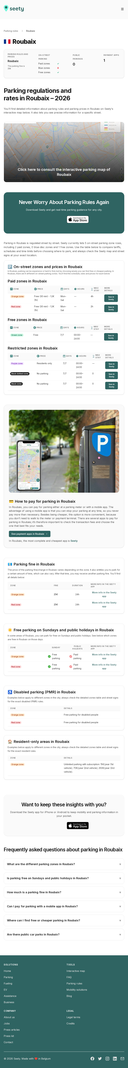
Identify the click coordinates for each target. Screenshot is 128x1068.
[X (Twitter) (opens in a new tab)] (100, 1058)
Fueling (8, 983)
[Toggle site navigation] (122, 9)
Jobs (7, 1023)
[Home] (14, 9)
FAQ (68, 977)
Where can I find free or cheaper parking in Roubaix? (64, 920)
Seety (74, 540)
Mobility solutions (76, 989)
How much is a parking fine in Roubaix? (64, 892)
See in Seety (111, 298)
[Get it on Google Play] (50, 219)
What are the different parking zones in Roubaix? (64, 864)
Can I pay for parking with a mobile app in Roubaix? (64, 906)
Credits (70, 1023)
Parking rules (11, 31)
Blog (69, 996)
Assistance (10, 996)
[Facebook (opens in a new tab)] (92, 1058)
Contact (8, 1042)
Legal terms (73, 1017)
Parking (8, 977)
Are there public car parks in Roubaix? (64, 934)
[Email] (122, 1058)
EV (5, 989)
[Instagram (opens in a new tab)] (107, 1058)
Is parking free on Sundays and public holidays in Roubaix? (64, 878)
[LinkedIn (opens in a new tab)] (115, 1058)
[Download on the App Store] (77, 219)
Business (9, 1002)
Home (7, 971)
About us (9, 1017)
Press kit (9, 1036)
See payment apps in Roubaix (27, 534)
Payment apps (111, 55)
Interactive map (75, 971)
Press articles (12, 1029)
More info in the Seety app (104, 594)
